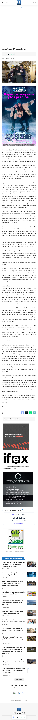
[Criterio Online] (19, 2)
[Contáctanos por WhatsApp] (14, 693)
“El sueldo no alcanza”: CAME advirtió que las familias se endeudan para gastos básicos (14, 639)
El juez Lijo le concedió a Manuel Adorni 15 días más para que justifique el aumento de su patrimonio (13, 564)
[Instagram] (22, 713)
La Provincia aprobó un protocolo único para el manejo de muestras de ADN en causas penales (13, 670)
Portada (18, 6)
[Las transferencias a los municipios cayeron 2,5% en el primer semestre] (31, 630)
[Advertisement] (19, 28)
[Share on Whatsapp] (11, 54)
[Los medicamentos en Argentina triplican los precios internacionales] (31, 593)
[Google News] (20, 713)
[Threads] (25, 713)
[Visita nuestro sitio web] (19, 693)
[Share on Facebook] (6, 54)
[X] (15, 713)
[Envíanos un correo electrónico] (23, 693)
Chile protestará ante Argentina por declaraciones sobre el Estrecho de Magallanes (12, 602)
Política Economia (8, 6)
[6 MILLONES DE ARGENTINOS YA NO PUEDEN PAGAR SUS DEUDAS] (31, 613)
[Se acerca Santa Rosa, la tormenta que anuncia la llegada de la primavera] (31, 574)
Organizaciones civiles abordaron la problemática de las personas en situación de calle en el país (12, 583)
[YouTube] (17, 713)
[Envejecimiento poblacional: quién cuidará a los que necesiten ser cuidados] (31, 621)
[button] (3, 2)
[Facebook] (13, 713)
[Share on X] (9, 54)
